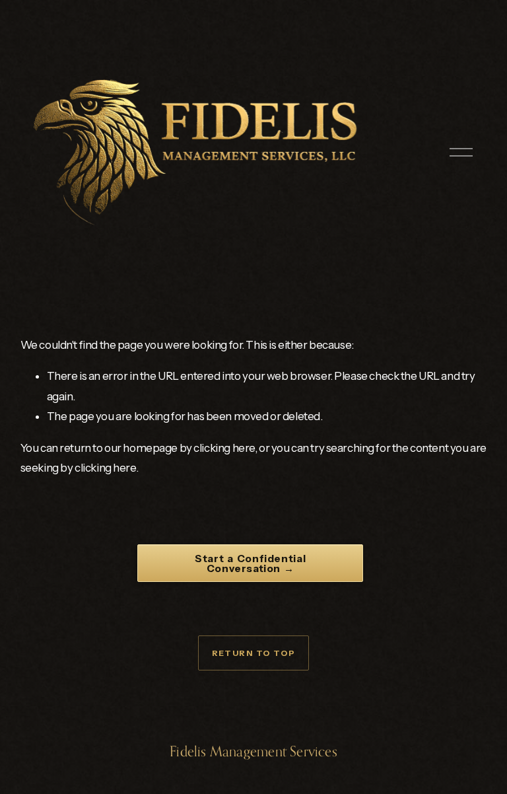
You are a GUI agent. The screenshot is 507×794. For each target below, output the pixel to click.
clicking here (224, 447)
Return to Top (254, 653)
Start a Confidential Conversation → (250, 563)
